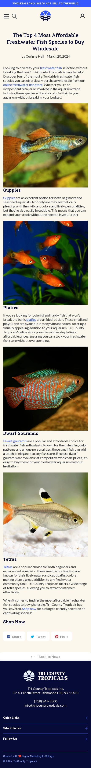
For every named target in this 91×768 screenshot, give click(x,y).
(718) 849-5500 (45, 701)
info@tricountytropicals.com (45, 705)
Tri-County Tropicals (25, 761)
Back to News (49, 656)
